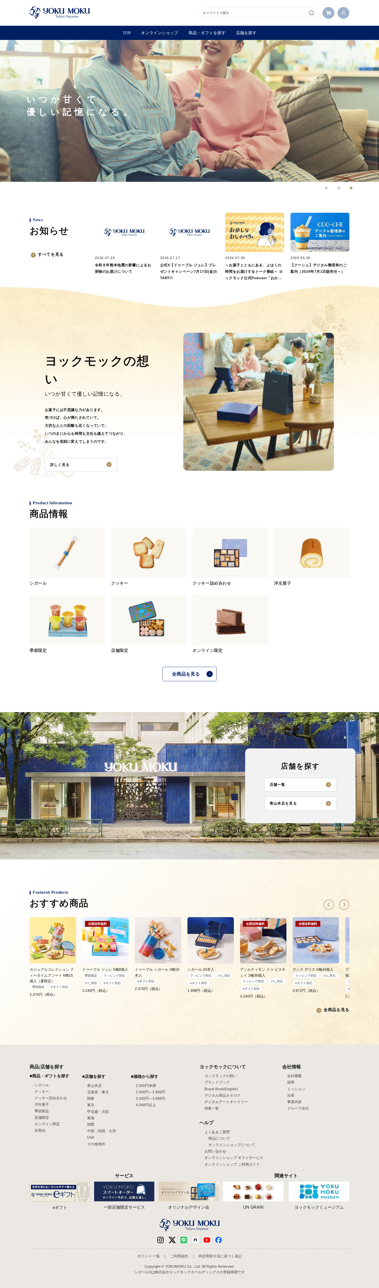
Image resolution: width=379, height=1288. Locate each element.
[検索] (311, 12)
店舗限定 (42, 1117)
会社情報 (291, 1067)
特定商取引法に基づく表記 (220, 1256)
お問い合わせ (215, 1151)
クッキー (42, 1091)
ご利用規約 (179, 1256)
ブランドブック (217, 1082)
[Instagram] (160, 1240)
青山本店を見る (283, 803)
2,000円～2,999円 (150, 1092)
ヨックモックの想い (220, 1076)
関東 (90, 1098)
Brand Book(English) (221, 1089)
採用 (290, 1082)
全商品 (40, 1130)
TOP (127, 33)
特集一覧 (211, 1108)
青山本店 (94, 1086)
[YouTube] (207, 1240)
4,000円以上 (146, 1105)
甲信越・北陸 (98, 1112)
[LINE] (183, 1240)
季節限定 (42, 1111)
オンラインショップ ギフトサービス (233, 1158)
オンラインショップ (159, 33)
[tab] (326, 188)
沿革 (290, 1095)
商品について (219, 1138)
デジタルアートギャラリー (226, 1102)
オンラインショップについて (231, 1145)
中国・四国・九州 (101, 1131)
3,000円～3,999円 (150, 1098)
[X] (172, 1240)
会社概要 (294, 1076)
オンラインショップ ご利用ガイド (232, 1164)
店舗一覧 (277, 784)
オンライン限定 (47, 1124)
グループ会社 (298, 1108)
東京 (90, 1105)
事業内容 (294, 1102)
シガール (42, 1085)
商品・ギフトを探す (207, 33)
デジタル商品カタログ (222, 1095)
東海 (90, 1118)
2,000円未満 (146, 1086)
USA (90, 1137)
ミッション (296, 1089)
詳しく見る (60, 465)
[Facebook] (195, 1240)
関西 (90, 1124)
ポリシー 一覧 (148, 1256)
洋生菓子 (42, 1104)
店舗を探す (246, 33)
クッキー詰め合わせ (51, 1098)
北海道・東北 (98, 1092)
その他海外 (96, 1144)
